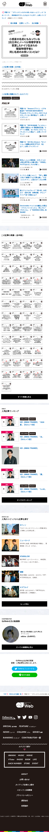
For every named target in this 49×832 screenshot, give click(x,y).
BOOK (27, 760)
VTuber (11, 760)
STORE (27, 764)
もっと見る (24, 604)
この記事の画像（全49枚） (12, 67)
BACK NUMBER (15, 764)
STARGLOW (25, 556)
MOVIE (29, 755)
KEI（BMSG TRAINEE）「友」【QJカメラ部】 (32, 438)
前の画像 (13, 23)
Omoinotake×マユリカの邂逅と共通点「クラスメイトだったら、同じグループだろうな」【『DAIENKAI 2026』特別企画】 (33, 209)
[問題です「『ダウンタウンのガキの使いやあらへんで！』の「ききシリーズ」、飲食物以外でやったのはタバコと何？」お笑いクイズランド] (6, 246)
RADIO (20, 760)
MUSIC (21, 755)
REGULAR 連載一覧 (15, 694)
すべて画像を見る (24, 397)
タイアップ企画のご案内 (24, 785)
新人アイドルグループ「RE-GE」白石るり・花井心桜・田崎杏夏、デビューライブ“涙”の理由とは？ (33, 192)
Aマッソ (23, 525)
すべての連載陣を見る (24, 647)
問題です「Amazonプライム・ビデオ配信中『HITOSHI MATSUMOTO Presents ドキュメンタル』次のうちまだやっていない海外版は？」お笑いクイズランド (33, 112)
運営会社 (24, 801)
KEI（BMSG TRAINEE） (29, 448)
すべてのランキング (24, 500)
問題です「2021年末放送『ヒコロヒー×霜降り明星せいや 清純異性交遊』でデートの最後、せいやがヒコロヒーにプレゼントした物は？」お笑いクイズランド (33, 129)
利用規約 (24, 806)
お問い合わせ (24, 780)
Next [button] (43, 634)
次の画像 (35, 23)
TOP (5, 694)
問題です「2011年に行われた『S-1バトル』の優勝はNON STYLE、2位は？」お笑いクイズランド (33, 144)
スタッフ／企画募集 (24, 790)
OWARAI (12, 755)
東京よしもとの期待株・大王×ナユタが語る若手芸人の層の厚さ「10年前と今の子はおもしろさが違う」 (33, 162)
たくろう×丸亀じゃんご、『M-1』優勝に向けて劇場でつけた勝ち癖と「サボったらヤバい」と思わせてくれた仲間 (33, 177)
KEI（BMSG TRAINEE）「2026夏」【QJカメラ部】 (32, 423)
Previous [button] (3, 634)
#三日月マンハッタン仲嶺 (10, 89)
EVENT (35, 764)
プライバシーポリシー (24, 795)
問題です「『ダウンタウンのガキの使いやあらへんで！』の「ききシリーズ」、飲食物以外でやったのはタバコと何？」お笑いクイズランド (24, 15)
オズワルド (24, 587)
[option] (7, 74)
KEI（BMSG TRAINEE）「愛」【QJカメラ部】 (32, 475)
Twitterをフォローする (26, 668)
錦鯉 (21, 572)
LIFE (35, 760)
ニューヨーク (25, 540)
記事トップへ (24, 23)
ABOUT (24, 774)
